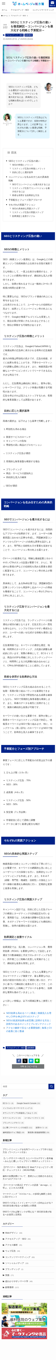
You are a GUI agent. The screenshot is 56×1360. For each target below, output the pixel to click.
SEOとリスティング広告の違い (24, 161)
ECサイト (8, 1103)
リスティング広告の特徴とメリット (29, 168)
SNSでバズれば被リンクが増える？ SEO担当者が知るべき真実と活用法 (27, 1213)
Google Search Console (28, 1103)
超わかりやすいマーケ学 (19, 1281)
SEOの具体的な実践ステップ (25, 208)
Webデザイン (13, 1233)
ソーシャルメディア (16, 1263)
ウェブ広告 (12, 1251)
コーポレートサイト (34, 1118)
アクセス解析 (13, 1245)
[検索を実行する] (51, 1086)
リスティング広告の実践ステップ (27, 212)
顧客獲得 (28, 35)
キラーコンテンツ (12, 1118)
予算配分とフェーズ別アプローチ (25, 200)
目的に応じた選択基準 (22, 172)
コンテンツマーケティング (20, 1257)
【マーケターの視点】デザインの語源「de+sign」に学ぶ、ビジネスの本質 (27, 1186)
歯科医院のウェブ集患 (13, 1132)
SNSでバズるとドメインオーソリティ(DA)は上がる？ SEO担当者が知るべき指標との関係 (28, 1204)
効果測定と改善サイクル (23, 216)
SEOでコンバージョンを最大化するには (31, 184)
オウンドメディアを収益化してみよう (20, 1113)
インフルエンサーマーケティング (17, 1108)
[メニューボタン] (3, 3)
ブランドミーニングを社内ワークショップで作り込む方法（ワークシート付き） (28, 1150)
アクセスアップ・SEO (14, 35)
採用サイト (41, 1128)
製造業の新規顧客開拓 (38, 1132)
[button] (18, 1061)
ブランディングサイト (13, 1123)
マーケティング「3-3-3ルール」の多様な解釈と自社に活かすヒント (27, 1195)
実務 (9, 1275)
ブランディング (14, 1269)
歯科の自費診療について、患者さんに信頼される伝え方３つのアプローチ (28, 1177)
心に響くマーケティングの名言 (17, 1128)
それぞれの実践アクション (22, 204)
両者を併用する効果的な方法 (25, 195)
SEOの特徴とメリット (22, 165)
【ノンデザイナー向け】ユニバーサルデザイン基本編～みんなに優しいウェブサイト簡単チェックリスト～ (28, 1159)
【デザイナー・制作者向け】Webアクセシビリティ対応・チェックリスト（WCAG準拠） (28, 1168)
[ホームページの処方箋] (28, 3)
